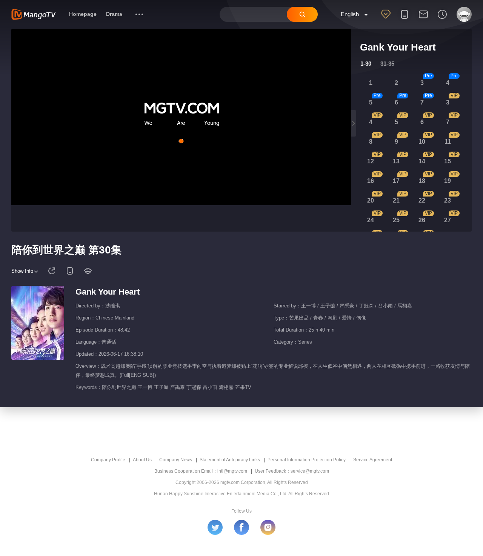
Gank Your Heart (107, 291)
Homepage (83, 14)
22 (421, 200)
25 (396, 220)
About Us (142, 459)
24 (370, 220)
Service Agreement (372, 459)
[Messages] (423, 19)
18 (421, 181)
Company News (175, 459)
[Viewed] (442, 19)
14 (421, 161)
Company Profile (108, 459)
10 (421, 141)
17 (396, 181)
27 (447, 220)
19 (447, 181)
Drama (114, 14)
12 (370, 161)
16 (370, 181)
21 (396, 200)
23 (447, 200)
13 (396, 161)
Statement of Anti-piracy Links (230, 459)
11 (448, 141)
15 (447, 161)
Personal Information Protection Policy (307, 459)
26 (421, 220)
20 (370, 200)
